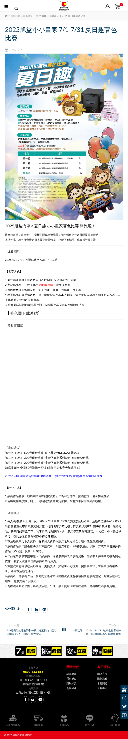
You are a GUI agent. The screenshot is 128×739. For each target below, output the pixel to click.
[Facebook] (28, 609)
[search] (16, 8)
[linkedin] (36, 609)
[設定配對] (124, 689)
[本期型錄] (124, 715)
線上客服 (102, 673)
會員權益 (71, 688)
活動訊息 (15, 16)
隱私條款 (71, 683)
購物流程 (102, 678)
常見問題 (102, 683)
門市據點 (71, 678)
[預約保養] (124, 706)
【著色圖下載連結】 (24, 313)
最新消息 (27, 16)
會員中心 (102, 688)
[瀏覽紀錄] (124, 698)
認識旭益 (71, 673)
